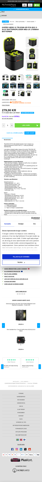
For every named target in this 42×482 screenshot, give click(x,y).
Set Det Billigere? (7, 118)
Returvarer (21, 399)
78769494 (35, 383)
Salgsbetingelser (21, 435)
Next (38, 325)
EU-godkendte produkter (12, 271)
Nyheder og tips (21, 422)
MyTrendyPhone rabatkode (21, 425)
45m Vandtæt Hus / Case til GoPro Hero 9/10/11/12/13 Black (21, 330)
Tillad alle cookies (21, 256)
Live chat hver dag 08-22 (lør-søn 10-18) (16, 279)
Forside (21, 393)
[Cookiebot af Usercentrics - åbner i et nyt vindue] (31, 218)
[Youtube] (29, 449)
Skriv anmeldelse (21, 291)
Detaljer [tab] (21, 224)
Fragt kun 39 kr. (9, 276)
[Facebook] (12, 449)
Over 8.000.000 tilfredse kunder (13, 284)
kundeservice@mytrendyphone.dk (15, 383)
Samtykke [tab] (7, 224)
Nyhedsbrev (21, 412)
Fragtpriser (6, 105)
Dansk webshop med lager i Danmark (15, 268)
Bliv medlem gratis (27, 112)
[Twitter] (25, 449)
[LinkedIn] (21, 449)
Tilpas (19, 262)
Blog (21, 419)
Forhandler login (21, 428)
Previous (3, 325)
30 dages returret (10, 281)
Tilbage (6, 21)
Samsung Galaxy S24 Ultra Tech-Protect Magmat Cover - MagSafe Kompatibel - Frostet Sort (21, 304)
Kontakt (21, 415)
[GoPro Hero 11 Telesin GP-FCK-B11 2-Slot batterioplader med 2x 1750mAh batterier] (5, 77)
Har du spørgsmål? (20, 133)
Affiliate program (21, 431)
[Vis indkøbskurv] (37, 5)
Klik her (32, 1)
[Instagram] (17, 449)
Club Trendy (21, 409)
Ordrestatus (21, 403)
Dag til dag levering (10, 274)
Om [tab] (34, 224)
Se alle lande (21, 444)
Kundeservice (21, 396)
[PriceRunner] (15, 460)
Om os (21, 406)
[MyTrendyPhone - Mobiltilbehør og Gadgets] (9, 5)
